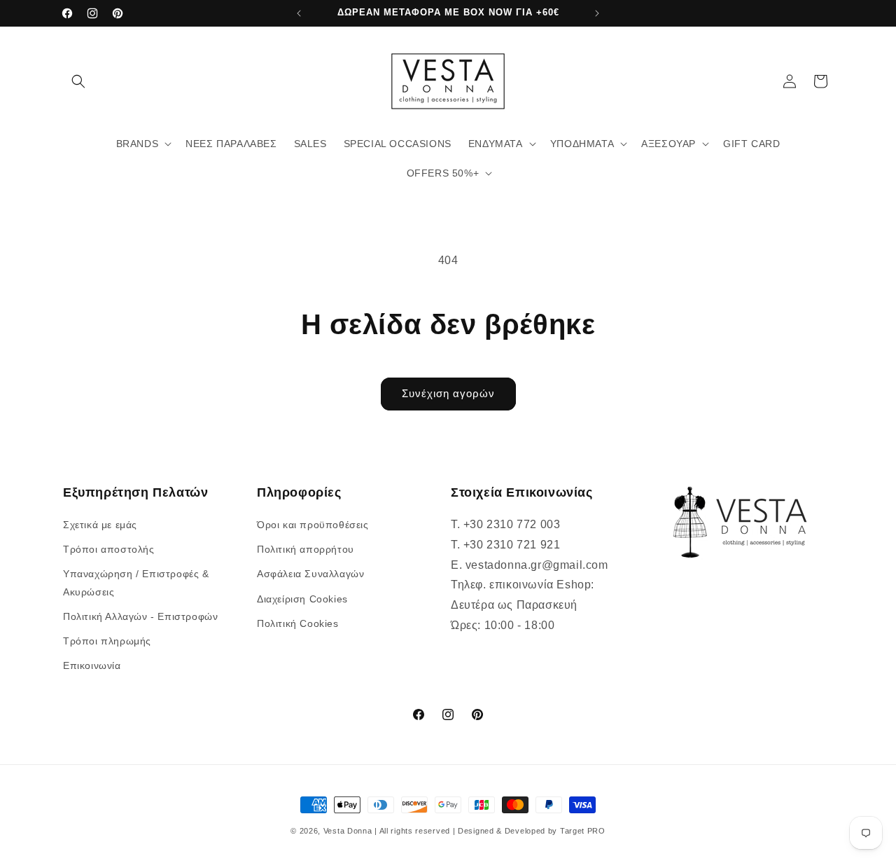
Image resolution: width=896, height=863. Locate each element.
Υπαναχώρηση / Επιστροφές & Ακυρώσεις (136, 583)
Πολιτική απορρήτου (305, 549)
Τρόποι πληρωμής (107, 641)
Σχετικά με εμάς (100, 524)
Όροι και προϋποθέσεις (313, 524)
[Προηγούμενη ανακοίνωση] (299, 13)
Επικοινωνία (92, 665)
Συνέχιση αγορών (448, 393)
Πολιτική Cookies (298, 623)
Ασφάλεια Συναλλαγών (310, 574)
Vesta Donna (348, 831)
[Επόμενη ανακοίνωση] (597, 13)
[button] (78, 81)
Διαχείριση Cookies (302, 599)
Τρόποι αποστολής (109, 549)
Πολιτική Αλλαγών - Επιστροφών (140, 616)
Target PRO (583, 831)
